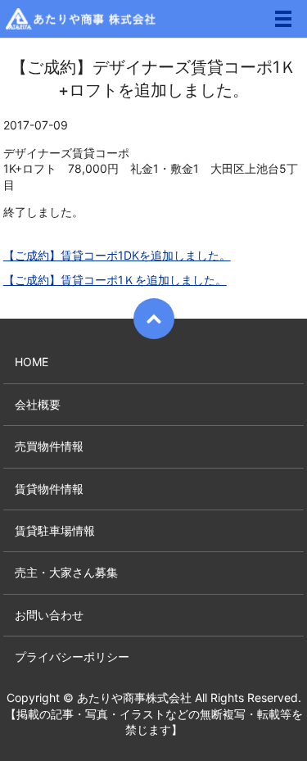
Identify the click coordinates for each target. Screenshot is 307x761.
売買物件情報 (49, 446)
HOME (31, 362)
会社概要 (38, 404)
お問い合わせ (49, 615)
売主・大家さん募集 (66, 572)
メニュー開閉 (283, 19)
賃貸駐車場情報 (55, 530)
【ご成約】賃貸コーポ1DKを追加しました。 (117, 255)
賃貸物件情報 (49, 489)
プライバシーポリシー (72, 657)
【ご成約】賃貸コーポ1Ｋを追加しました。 (115, 280)
